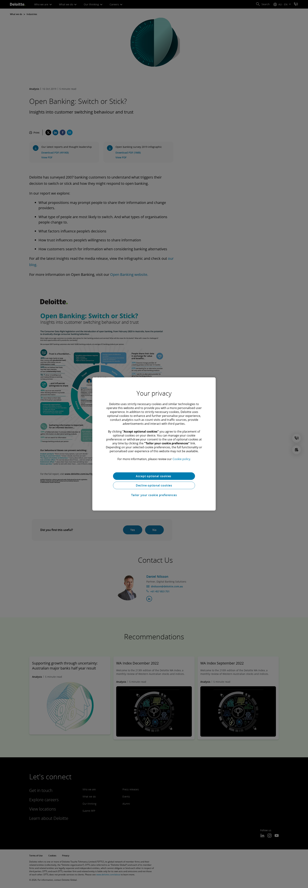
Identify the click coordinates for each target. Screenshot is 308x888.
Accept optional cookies (154, 476)
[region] (154, 444)
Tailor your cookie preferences (154, 495)
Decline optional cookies (154, 485)
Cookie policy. (182, 459)
